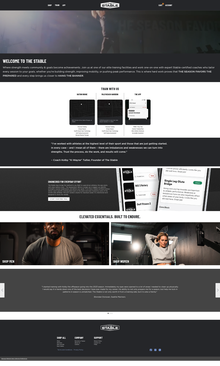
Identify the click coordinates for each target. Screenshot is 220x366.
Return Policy (98, 341)
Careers (77, 344)
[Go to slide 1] (108, 313)
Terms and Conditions (64, 350)
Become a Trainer (80, 341)
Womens (59, 342)
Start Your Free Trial (58, 199)
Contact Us (97, 342)
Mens (58, 341)
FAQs (95, 344)
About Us (77, 342)
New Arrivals (60, 344)
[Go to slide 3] (2, 290)
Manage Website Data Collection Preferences (14, 358)
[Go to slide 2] (218, 290)
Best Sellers (60, 346)
